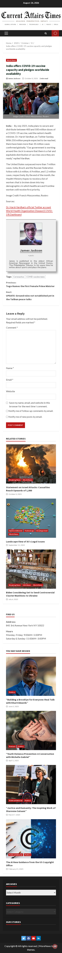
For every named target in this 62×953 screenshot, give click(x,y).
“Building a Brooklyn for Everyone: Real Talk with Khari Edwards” (31, 676)
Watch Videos (55, 33)
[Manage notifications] (55, 946)
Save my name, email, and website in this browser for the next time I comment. (29, 404)
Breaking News (14, 480)
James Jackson (14, 78)
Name (10, 368)
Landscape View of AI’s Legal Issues (31, 518)
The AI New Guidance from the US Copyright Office (31, 838)
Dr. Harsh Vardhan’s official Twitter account (28, 207)
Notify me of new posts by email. (25, 416)
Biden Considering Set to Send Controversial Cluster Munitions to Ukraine (31, 569)
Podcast (12, 746)
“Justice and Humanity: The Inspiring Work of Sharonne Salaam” (31, 784)
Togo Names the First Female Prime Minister (30, 284)
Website (10, 391)
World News (11, 60)
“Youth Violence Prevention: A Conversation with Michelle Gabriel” (31, 730)
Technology (29, 531)
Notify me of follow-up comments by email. (30, 410)
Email (9, 379)
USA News (27, 585)
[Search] (46, 33)
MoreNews (45, 946)
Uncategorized (41, 531)
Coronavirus (18, 277)
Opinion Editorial (15, 531)
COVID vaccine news (35, 277)
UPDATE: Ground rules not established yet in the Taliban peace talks (30, 295)
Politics (12, 692)
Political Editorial (15, 800)
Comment (12, 327)
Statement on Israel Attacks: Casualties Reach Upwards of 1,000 (31, 464)
